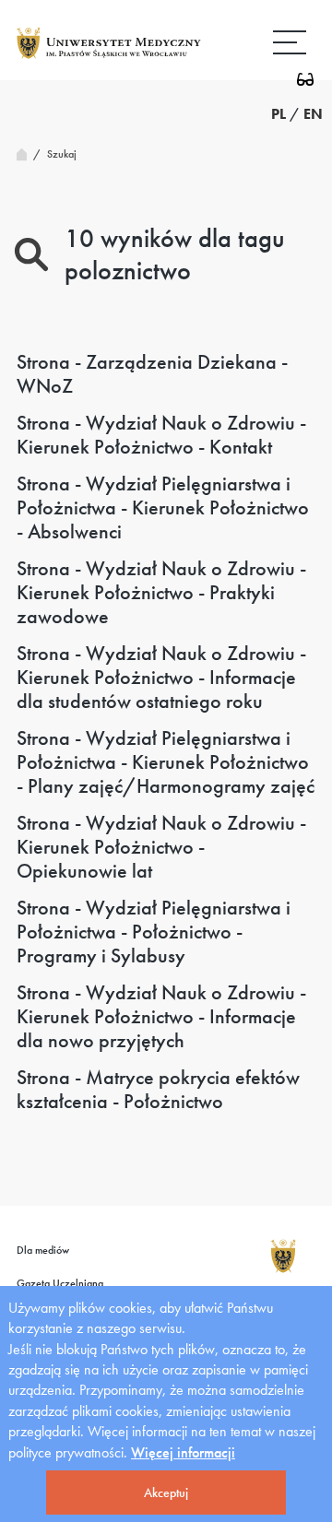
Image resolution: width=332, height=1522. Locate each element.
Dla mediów (43, 1250)
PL (278, 114)
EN (313, 114)
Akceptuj (166, 1492)
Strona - (152, 373)
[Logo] (109, 57)
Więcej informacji (183, 1452)
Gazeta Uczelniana (60, 1283)
